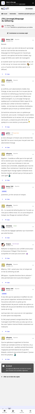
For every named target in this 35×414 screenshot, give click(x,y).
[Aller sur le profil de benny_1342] (3, 26)
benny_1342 (10, 25)
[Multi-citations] (2, 74)
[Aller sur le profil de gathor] (3, 133)
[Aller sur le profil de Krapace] (3, 244)
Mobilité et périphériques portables (22, 27)
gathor (8, 133)
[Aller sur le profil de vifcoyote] (3, 81)
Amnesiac (9, 226)
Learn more (3, 3)
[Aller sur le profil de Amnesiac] (3, 226)
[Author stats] (33, 40)
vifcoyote (9, 80)
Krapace (8, 244)
